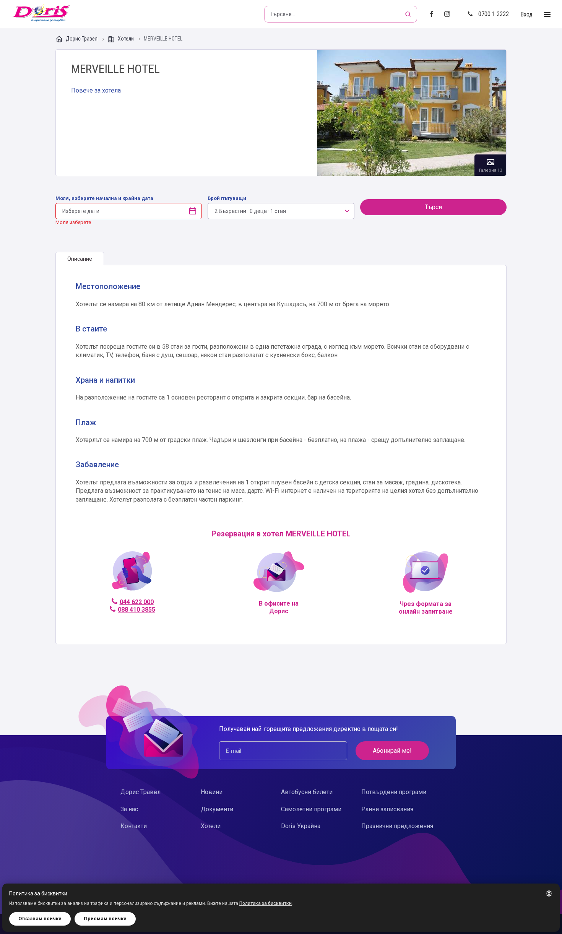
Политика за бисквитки (265, 903)
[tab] (80, 258)
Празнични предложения (397, 826)
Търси (433, 207)
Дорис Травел (82, 39)
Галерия (411, 113)
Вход (526, 14)
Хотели (126, 39)
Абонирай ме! (392, 750)
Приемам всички (105, 918)
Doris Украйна (300, 826)
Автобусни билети (307, 792)
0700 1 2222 (493, 14)
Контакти (133, 826)
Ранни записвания (387, 809)
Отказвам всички (40, 918)
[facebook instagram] (450, 14)
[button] (549, 893)
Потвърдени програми (393, 792)
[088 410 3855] (132, 574)
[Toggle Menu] (547, 14)
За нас (129, 809)
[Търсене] (409, 14)
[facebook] (434, 14)
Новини (212, 792)
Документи (217, 809)
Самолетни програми (311, 809)
